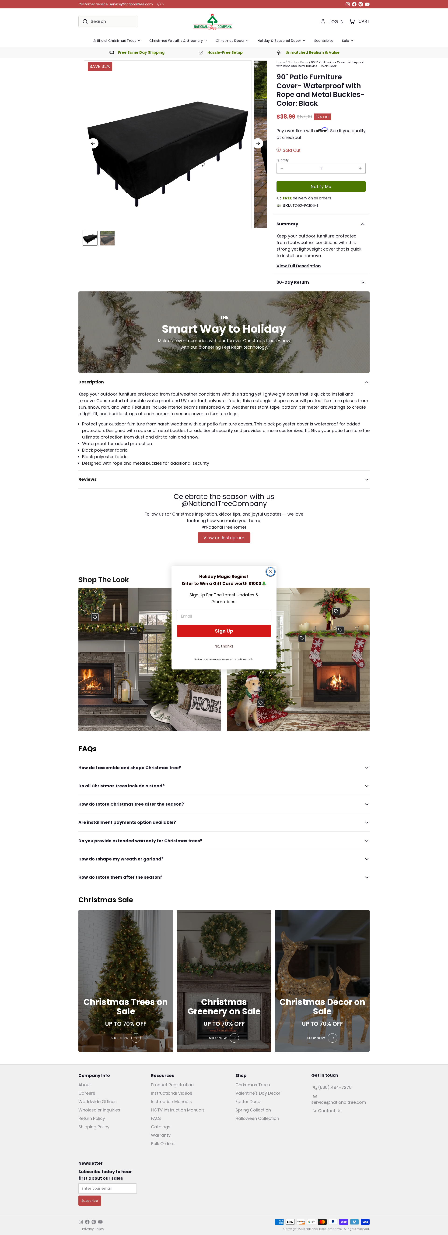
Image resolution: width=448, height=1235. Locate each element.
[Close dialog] (270, 572)
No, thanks (224, 646)
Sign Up (224, 631)
